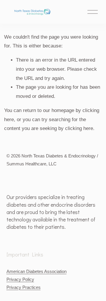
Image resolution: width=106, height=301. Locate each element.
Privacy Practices (23, 287)
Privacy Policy (20, 279)
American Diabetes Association (36, 271)
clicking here (79, 128)
